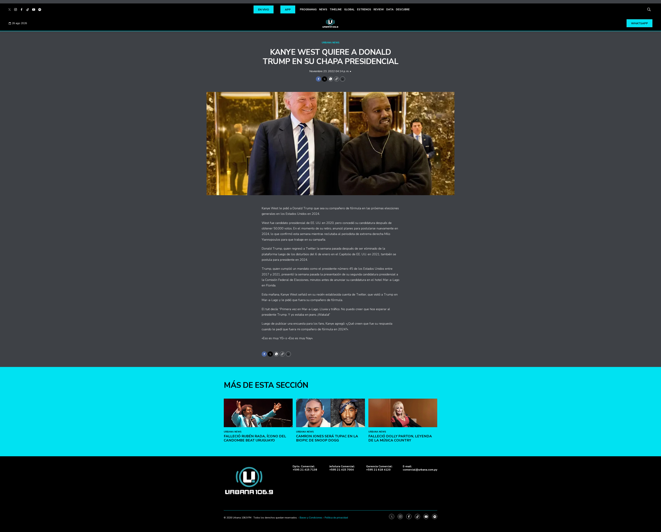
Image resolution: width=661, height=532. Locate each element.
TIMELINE (336, 9)
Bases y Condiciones (311, 517)
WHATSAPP (639, 23)
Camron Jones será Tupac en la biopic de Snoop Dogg (327, 438)
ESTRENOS (364, 9)
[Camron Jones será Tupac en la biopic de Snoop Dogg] (330, 413)
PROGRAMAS (308, 9)
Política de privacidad (336, 517)
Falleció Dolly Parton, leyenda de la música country (400, 438)
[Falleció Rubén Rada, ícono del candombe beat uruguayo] (258, 413)
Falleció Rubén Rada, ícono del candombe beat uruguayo (255, 438)
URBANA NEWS (330, 42)
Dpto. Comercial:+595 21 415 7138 (305, 468)
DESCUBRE (403, 9)
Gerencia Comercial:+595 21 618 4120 (379, 468)
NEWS (323, 9)
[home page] (330, 23)
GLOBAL (349, 9)
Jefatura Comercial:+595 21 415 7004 (342, 468)
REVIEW (379, 9)
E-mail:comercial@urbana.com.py (420, 468)
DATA (390, 9)
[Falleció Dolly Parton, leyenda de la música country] (402, 413)
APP (288, 10)
